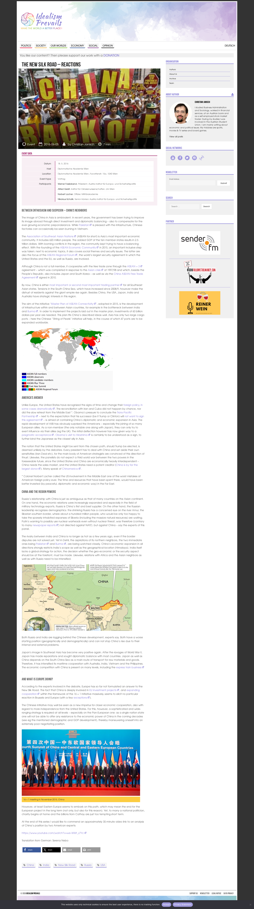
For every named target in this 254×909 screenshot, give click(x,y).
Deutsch (230, 45)
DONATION (111, 55)
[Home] (41, 21)
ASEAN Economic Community (78, 247)
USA (103, 865)
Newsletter (204, 893)
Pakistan (84, 225)
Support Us (193, 893)
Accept (166, 904)
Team (171, 83)
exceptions (80, 697)
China (30, 865)
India (46, 865)
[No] (250, 904)
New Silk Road (66, 865)
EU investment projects (102, 690)
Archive (172, 78)
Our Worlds (58, 45)
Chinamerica (70, 468)
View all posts (176, 136)
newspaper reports (44, 525)
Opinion (108, 45)
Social (93, 45)
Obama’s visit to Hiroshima (71, 435)
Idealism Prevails (33, 893)
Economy (77, 45)
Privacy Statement (182, 904)
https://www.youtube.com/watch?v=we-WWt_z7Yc (53, 833)
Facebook (180, 158)
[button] (31, 849)
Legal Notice (216, 893)
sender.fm (201, 158)
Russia (87, 865)
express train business (128, 667)
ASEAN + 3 (133, 266)
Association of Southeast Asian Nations (50, 236)
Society (41, 45)
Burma (31, 311)
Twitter (187, 158)
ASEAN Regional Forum (61, 255)
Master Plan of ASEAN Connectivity (72, 303)
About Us (173, 74)
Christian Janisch (83, 144)
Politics (26, 45)
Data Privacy (229, 893)
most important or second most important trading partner (84, 285)
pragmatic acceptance (36, 435)
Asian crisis (94, 270)
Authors (172, 69)
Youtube (173, 158)
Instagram (194, 158)
